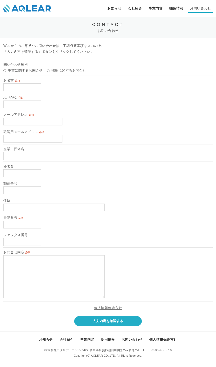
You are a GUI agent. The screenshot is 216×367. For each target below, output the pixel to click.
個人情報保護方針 (108, 308)
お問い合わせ (200, 8)
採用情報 (176, 8)
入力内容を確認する (108, 321)
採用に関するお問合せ (68, 70)
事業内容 (156, 8)
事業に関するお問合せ (25, 70)
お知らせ (114, 8)
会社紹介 (135, 8)
